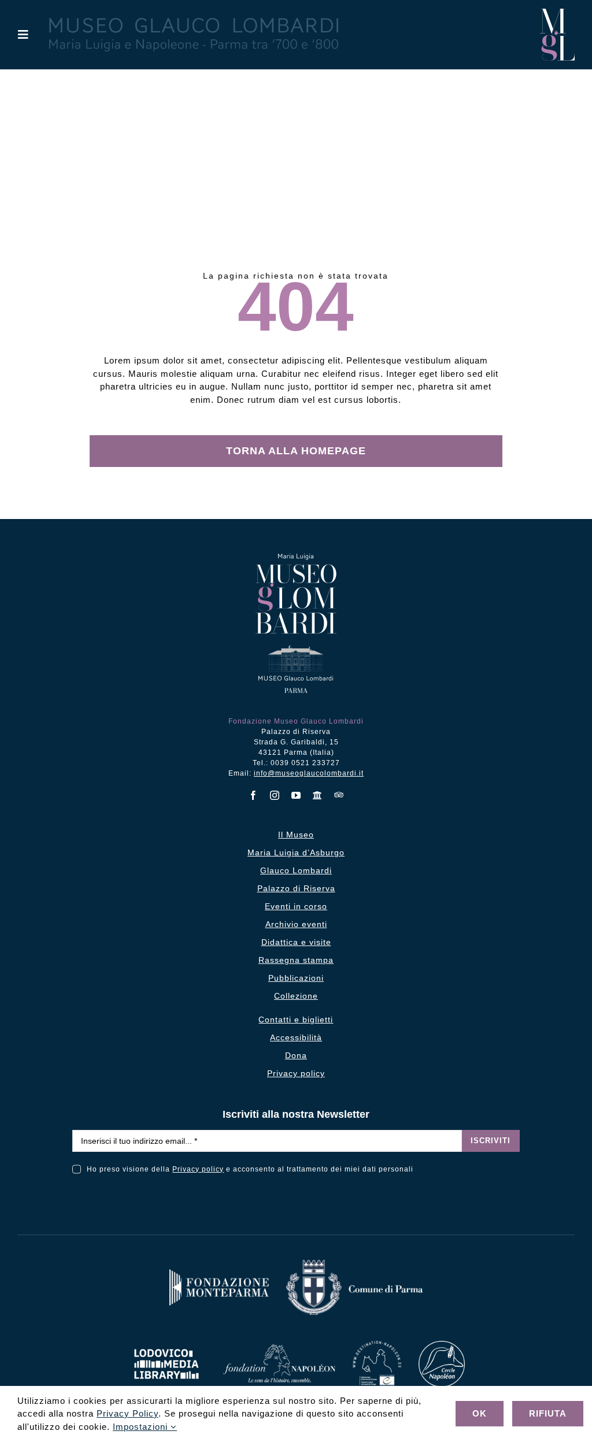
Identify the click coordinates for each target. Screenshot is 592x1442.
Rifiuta (548, 1413)
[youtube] (296, 795)
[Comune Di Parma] (354, 1264)
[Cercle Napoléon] (442, 1345)
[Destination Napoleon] (377, 1345)
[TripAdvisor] (339, 794)
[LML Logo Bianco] (166, 1346)
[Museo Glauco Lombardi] (557, 13)
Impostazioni (142, 1427)
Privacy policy (198, 1169)
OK (479, 1413)
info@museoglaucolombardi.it (309, 773)
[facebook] (253, 795)
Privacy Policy (127, 1413)
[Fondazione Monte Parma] (219, 1273)
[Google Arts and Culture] (318, 795)
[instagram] (275, 795)
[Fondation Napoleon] (279, 1349)
